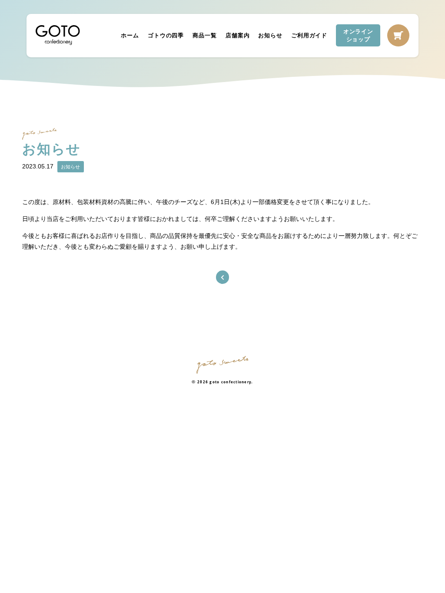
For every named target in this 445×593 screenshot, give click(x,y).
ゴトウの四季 (166, 35)
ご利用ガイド (309, 35)
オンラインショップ (358, 35)
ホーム (130, 35)
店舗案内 (237, 35)
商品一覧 (204, 35)
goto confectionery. (231, 382)
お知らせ (270, 35)
